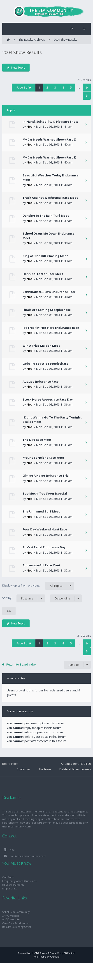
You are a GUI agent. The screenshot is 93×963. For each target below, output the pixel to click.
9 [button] (87, 87)
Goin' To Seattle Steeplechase (45, 363)
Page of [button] (23, 87)
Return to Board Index (21, 664)
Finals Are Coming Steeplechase (47, 310)
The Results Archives (32, 40)
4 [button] (63, 87)
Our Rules (8, 877)
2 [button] (47, 87)
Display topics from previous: (32, 586)
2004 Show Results (65, 40)
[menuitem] (84, 29)
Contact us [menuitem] (23, 769)
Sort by (17, 598)
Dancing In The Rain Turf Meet (46, 215)
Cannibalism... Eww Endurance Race (49, 292)
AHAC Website (10, 915)
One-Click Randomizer (16, 923)
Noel (30, 126)
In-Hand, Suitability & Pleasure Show (50, 121)
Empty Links (9, 888)
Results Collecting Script (16, 926)
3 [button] (55, 87)
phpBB (33, 953)
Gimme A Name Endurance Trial (46, 475)
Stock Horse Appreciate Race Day (48, 399)
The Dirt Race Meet (37, 440)
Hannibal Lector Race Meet (43, 274)
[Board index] (46, 11)
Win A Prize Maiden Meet (41, 346)
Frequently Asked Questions (19, 881)
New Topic (18, 67)
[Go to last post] (86, 124)
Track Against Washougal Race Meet (50, 198)
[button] (87, 96)
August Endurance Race (40, 381)
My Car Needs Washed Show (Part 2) (49, 139)
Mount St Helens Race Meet (43, 458)
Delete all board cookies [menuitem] (75, 769)
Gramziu (55, 956)
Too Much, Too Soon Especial (45, 493)
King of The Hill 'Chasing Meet (45, 256)
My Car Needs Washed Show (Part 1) (49, 157)
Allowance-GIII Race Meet (41, 565)
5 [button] (71, 87)
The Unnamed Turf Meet (41, 511)
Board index (10, 764)
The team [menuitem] (45, 769)
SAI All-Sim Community (16, 911)
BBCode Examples (13, 884)
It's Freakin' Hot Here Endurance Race (51, 328)
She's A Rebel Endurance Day (44, 547)
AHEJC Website (11, 919)
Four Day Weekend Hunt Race (45, 529)
